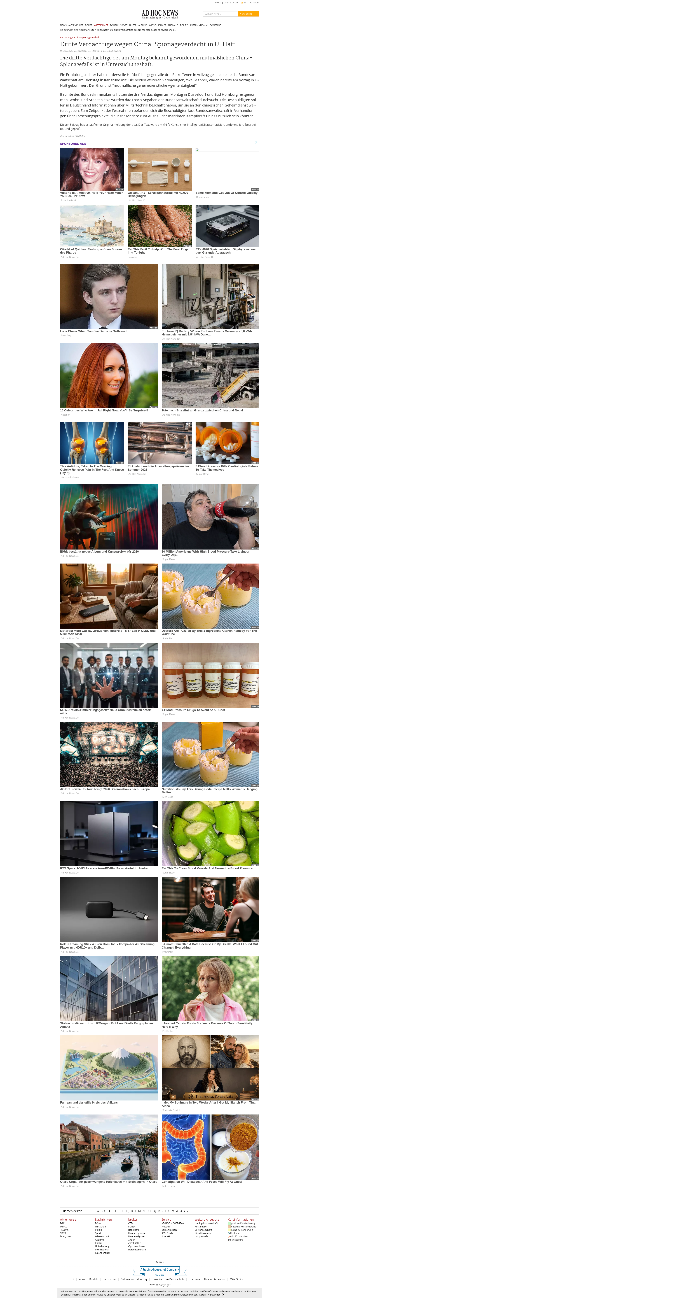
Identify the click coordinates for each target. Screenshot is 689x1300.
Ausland (99, 1239)
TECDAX (64, 1229)
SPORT (123, 25)
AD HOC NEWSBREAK (172, 1223)
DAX (62, 1223)
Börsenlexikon (72, 1211)
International (102, 1249)
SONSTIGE (215, 25)
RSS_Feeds (167, 1233)
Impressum (109, 1279)
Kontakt (165, 1236)
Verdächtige (66, 37)
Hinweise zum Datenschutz (168, 1279)
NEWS (63, 25)
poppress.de (201, 1236)
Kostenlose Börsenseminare (203, 1228)
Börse (98, 1223)
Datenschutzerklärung (134, 1279)
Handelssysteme (137, 1233)
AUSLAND (173, 25)
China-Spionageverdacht (87, 37)
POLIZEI (184, 25)
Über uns (194, 1279)
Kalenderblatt (102, 1252)
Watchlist (166, 1226)
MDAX (63, 1226)
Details (203, 1294)
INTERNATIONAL (199, 25)
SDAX (63, 1233)
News (81, 1279)
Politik (98, 1229)
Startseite (89, 29)
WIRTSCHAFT (101, 25)
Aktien (131, 1239)
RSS (244, 3)
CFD (130, 1223)
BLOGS (218, 3)
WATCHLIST (254, 3)
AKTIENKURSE (75, 25)
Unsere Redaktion (215, 1279)
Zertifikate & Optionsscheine (136, 1244)
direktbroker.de (203, 1233)
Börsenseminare (137, 1249)
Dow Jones (65, 1236)
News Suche (246, 13)
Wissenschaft (102, 1236)
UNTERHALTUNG (138, 25)
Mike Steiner (237, 1279)
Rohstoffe (133, 1229)
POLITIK (114, 25)
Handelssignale (136, 1236)
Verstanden (214, 1294)
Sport (98, 1233)
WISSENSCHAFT (157, 25)
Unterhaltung (102, 1246)
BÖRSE (88, 25)
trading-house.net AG (206, 1223)
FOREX (131, 1226)
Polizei (98, 1243)
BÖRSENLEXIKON (231, 3)
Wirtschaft (102, 29)
